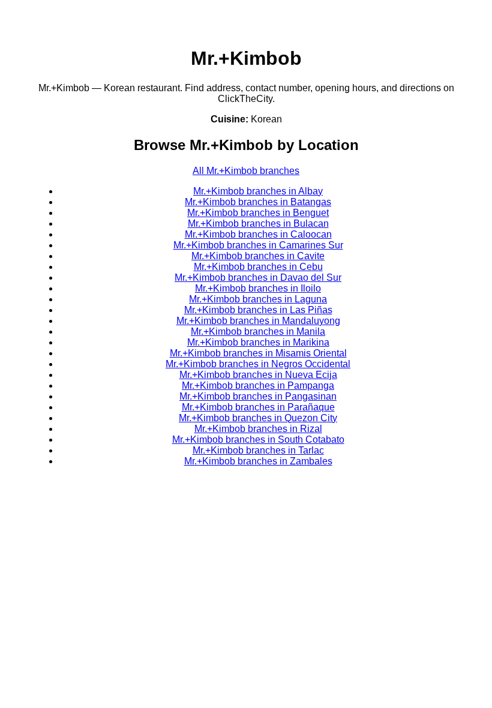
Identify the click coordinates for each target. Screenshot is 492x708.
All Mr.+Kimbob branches (246, 171)
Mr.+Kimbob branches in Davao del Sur (258, 277)
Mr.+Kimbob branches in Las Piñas (258, 310)
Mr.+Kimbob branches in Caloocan (258, 234)
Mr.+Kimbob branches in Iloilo (258, 288)
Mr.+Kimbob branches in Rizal (258, 429)
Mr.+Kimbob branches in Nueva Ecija (258, 375)
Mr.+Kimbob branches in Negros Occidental (258, 364)
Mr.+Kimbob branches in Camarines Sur (258, 245)
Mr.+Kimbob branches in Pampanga (258, 385)
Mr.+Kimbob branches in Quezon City (258, 418)
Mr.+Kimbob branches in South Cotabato (258, 439)
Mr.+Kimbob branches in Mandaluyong (258, 321)
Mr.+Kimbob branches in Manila (258, 331)
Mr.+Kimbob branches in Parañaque (258, 407)
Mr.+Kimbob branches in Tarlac (258, 450)
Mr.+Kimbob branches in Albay (258, 191)
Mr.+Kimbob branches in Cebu (258, 267)
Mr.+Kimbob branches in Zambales (258, 461)
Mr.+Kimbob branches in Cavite (258, 256)
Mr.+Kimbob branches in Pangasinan (258, 396)
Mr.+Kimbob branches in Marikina (258, 342)
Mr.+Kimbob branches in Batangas (258, 202)
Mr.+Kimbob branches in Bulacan (258, 223)
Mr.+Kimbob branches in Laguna (258, 299)
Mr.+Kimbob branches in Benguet (258, 213)
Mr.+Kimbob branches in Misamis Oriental (258, 353)
